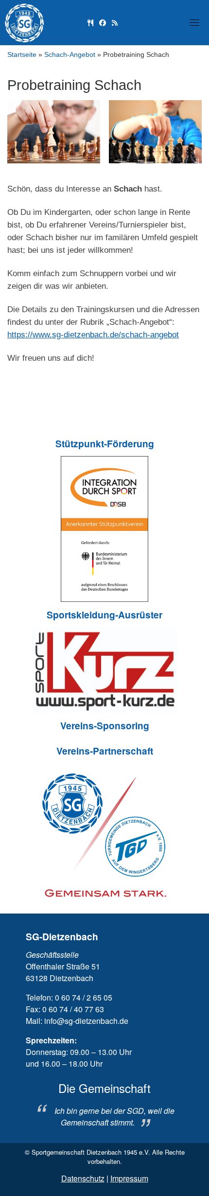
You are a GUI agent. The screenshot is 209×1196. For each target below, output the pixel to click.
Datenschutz (82, 1178)
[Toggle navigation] (194, 22)
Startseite (21, 54)
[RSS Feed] (115, 22)
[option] (104, 1104)
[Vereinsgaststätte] (90, 22)
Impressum (129, 1178)
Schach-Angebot (69, 54)
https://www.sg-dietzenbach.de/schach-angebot (93, 334)
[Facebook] (102, 22)
